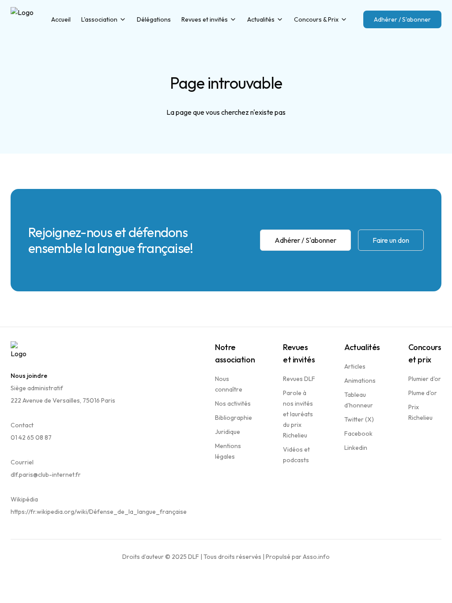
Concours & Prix (316, 19)
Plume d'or (422, 393)
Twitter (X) (359, 419)
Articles (354, 366)
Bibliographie (233, 418)
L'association (99, 19)
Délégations (154, 19)
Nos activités (233, 403)
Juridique (227, 432)
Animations (360, 380)
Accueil (61, 19)
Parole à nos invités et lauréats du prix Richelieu (298, 414)
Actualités (261, 19)
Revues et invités (204, 19)
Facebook (358, 433)
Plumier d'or (424, 379)
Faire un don (391, 240)
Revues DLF (299, 379)
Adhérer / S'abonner (402, 19)
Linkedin (355, 448)
